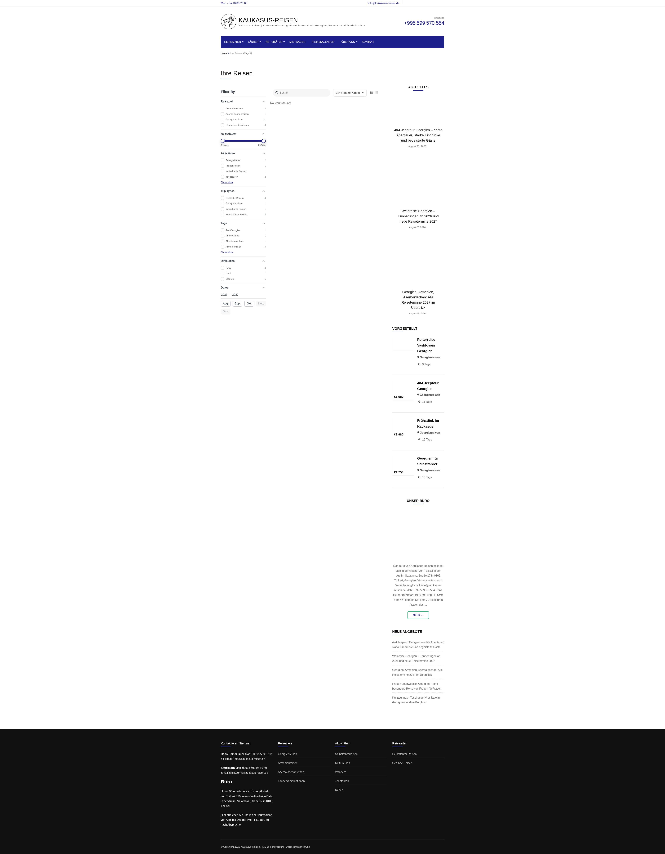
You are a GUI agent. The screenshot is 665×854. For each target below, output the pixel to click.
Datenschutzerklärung (298, 846)
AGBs (266, 846)
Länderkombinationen (291, 781)
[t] (425, 2)
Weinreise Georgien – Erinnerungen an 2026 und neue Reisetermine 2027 (418, 216)
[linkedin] (443, 2)
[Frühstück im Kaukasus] (403, 420)
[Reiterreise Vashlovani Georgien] (403, 339)
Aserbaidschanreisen (291, 772)
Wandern (340, 772)
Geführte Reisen (402, 763)
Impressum (278, 846)
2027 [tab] (235, 294)
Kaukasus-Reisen (250, 846)
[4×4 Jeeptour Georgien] (403, 382)
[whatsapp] (407, 2)
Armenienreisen (288, 763)
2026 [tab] (224, 294)
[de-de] (413, 2)
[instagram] (419, 2)
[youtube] (437, 2)
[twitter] (431, 2)
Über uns (348, 41)
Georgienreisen (430, 357)
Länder (253, 41)
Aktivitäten (274, 41)
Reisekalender (323, 41)
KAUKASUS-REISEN (268, 20)
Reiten (339, 790)
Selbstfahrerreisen (346, 754)
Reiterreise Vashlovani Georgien (426, 345)
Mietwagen (297, 41)
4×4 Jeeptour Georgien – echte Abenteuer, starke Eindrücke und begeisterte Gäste (418, 135)
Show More (227, 182)
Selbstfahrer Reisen (404, 754)
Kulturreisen (342, 763)
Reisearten (232, 41)
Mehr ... (418, 615)
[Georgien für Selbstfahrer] (403, 457)
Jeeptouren (342, 781)
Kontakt (368, 41)
